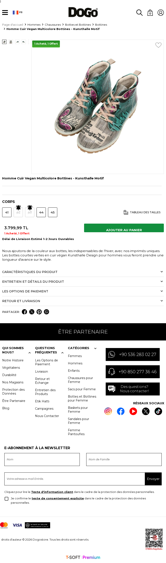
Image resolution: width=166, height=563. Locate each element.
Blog (5, 408)
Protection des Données (13, 391)
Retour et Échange (42, 381)
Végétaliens (11, 368)
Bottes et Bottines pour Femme (82, 398)
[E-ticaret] (83, 558)
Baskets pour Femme (78, 410)
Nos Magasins (12, 382)
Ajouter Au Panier (124, 230)
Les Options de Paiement (46, 362)
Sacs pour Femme (82, 389)
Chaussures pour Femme (80, 380)
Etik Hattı (42, 401)
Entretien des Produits (45, 392)
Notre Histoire (13, 360)
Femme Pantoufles (76, 432)
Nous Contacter (47, 416)
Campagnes (44, 409)
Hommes (75, 363)
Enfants (74, 371)
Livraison (41, 371)
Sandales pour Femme (78, 421)
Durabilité (9, 375)
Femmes (75, 356)
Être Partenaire (13, 401)
